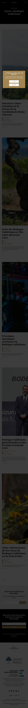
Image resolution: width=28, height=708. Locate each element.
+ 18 (14, 81)
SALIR (14, 85)
